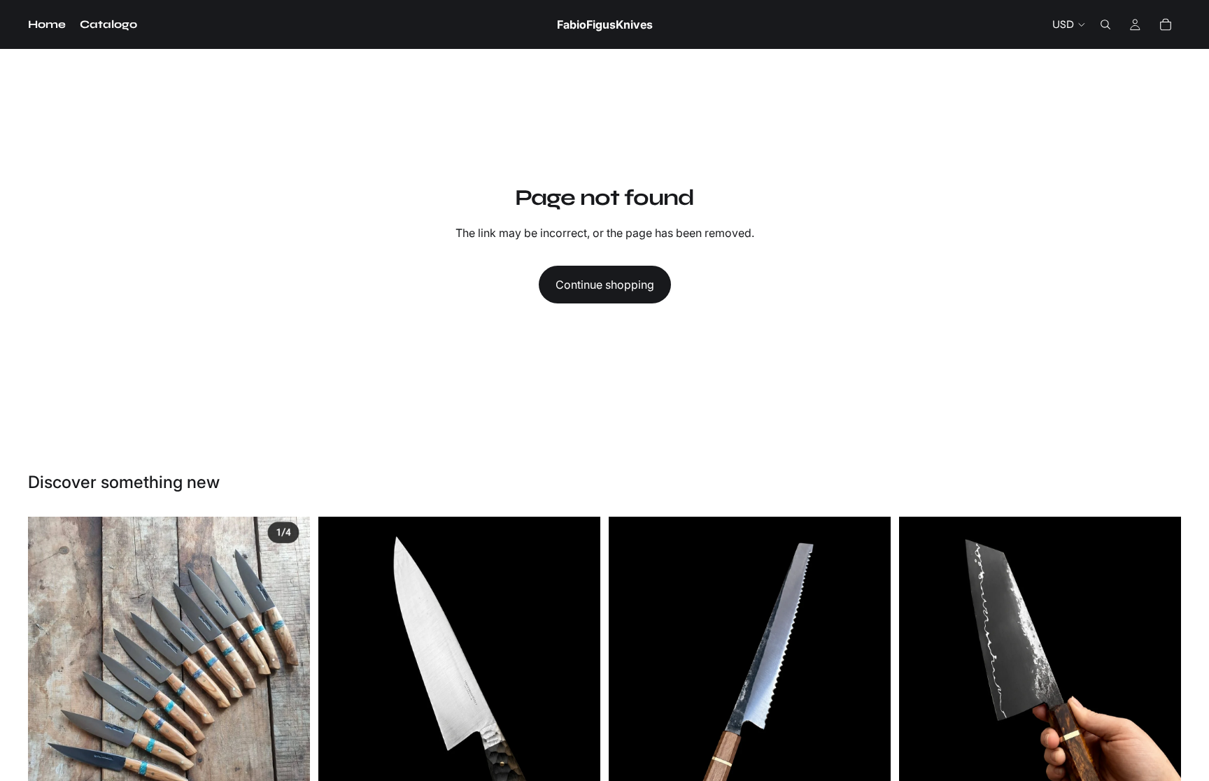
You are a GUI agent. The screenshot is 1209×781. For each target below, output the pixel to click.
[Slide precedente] (49, 686)
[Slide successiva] (289, 686)
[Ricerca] (1105, 24)
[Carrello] (1165, 24)
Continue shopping (605, 285)
